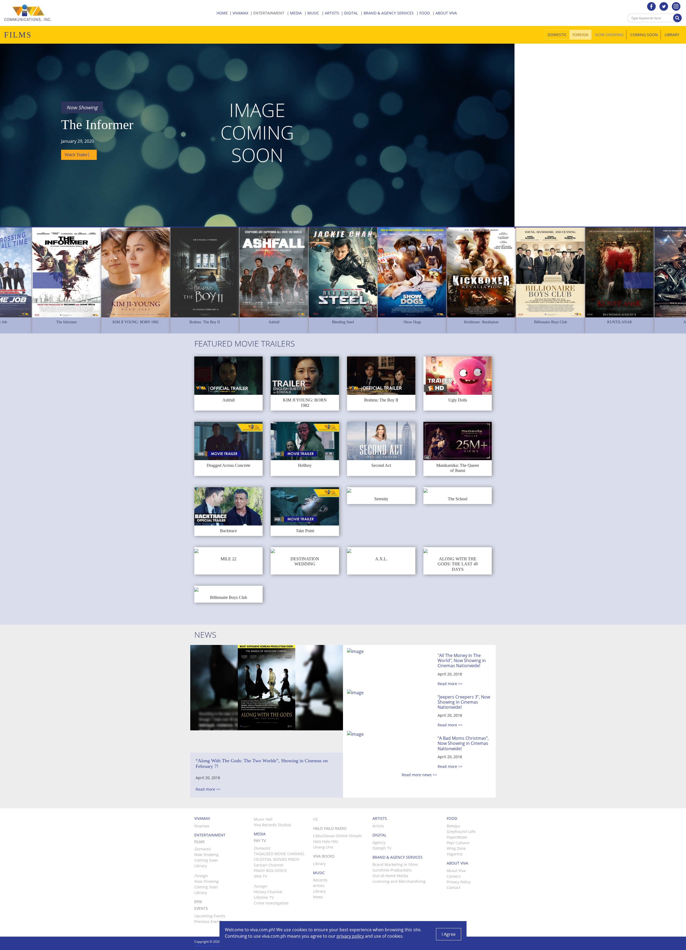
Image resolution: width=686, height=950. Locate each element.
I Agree (449, 934)
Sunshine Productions (392, 870)
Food (425, 13)
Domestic (557, 34)
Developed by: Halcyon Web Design (211, 945)
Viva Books (324, 856)
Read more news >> (419, 774)
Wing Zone (456, 848)
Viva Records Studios (272, 824)
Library (672, 34)
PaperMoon (457, 837)
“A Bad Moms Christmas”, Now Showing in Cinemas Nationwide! (463, 743)
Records (320, 880)
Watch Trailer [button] (76, 154)
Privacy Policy (459, 881)
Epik (198, 901)
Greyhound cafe (461, 831)
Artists (332, 13)
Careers (454, 876)
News (318, 896)
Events (201, 908)
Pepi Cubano (458, 842)
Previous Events (208, 921)
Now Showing (609, 34)
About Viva (456, 870)
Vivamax (241, 13)
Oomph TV (381, 848)
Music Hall (263, 819)
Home (223, 13)
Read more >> (208, 789)
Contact (453, 887)
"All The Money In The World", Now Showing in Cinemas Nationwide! (462, 660)
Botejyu (453, 825)
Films (199, 841)
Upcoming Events (209, 915)
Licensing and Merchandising (399, 881)
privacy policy (350, 936)
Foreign (580, 34)
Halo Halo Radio (329, 828)
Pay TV (260, 840)
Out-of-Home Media (390, 875)
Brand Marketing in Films (395, 864)
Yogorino (455, 854)
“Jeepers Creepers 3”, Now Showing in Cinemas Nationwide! (464, 702)
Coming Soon (644, 34)
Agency (378, 842)
